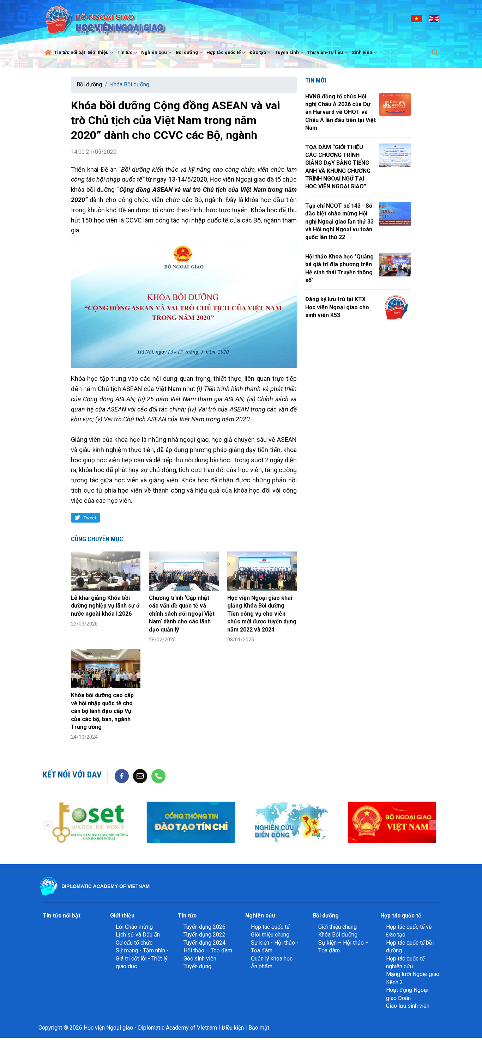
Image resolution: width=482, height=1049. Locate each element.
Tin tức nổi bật (69, 52)
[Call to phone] (158, 775)
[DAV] (105, 18)
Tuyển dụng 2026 (204, 926)
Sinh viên (362, 52)
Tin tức (125, 52)
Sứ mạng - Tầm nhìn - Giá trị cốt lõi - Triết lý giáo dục (142, 958)
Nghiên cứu (154, 52)
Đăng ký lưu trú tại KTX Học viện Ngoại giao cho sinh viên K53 (337, 307)
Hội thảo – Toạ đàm (207, 950)
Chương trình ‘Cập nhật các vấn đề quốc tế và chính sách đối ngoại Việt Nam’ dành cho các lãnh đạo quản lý (182, 613)
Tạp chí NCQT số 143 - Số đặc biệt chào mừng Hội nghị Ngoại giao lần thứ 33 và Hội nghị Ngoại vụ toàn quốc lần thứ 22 (339, 221)
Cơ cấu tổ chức (134, 942)
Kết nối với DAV (72, 775)
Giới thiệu (98, 52)
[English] (434, 18)
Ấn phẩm (261, 966)
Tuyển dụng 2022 (204, 934)
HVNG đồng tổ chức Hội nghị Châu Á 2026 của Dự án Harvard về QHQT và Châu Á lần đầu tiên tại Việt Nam (340, 112)
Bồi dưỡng (187, 52)
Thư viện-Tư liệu (325, 52)
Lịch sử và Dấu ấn (138, 934)
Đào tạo (257, 52)
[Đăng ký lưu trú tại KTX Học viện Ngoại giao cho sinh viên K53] (395, 307)
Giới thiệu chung (270, 934)
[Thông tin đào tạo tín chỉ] (190, 822)
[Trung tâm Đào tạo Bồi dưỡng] (90, 822)
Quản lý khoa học (272, 958)
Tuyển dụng (197, 966)
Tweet (89, 517)
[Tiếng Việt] (416, 18)
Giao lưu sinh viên (407, 1005)
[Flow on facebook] (122, 775)
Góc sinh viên (199, 958)
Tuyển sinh (287, 52)
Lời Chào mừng (134, 926)
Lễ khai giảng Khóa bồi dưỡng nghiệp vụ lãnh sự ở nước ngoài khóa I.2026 (105, 605)
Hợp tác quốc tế (223, 52)
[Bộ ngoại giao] (291, 822)
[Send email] (140, 775)
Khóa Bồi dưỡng (129, 84)
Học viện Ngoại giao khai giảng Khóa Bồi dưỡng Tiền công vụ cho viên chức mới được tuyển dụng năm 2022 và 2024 (261, 613)
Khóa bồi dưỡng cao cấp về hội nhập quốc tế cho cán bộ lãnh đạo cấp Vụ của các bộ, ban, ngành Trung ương (102, 711)
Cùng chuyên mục (97, 539)
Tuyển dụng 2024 (204, 942)
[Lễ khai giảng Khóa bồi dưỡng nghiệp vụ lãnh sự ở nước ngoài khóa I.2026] (105, 571)
